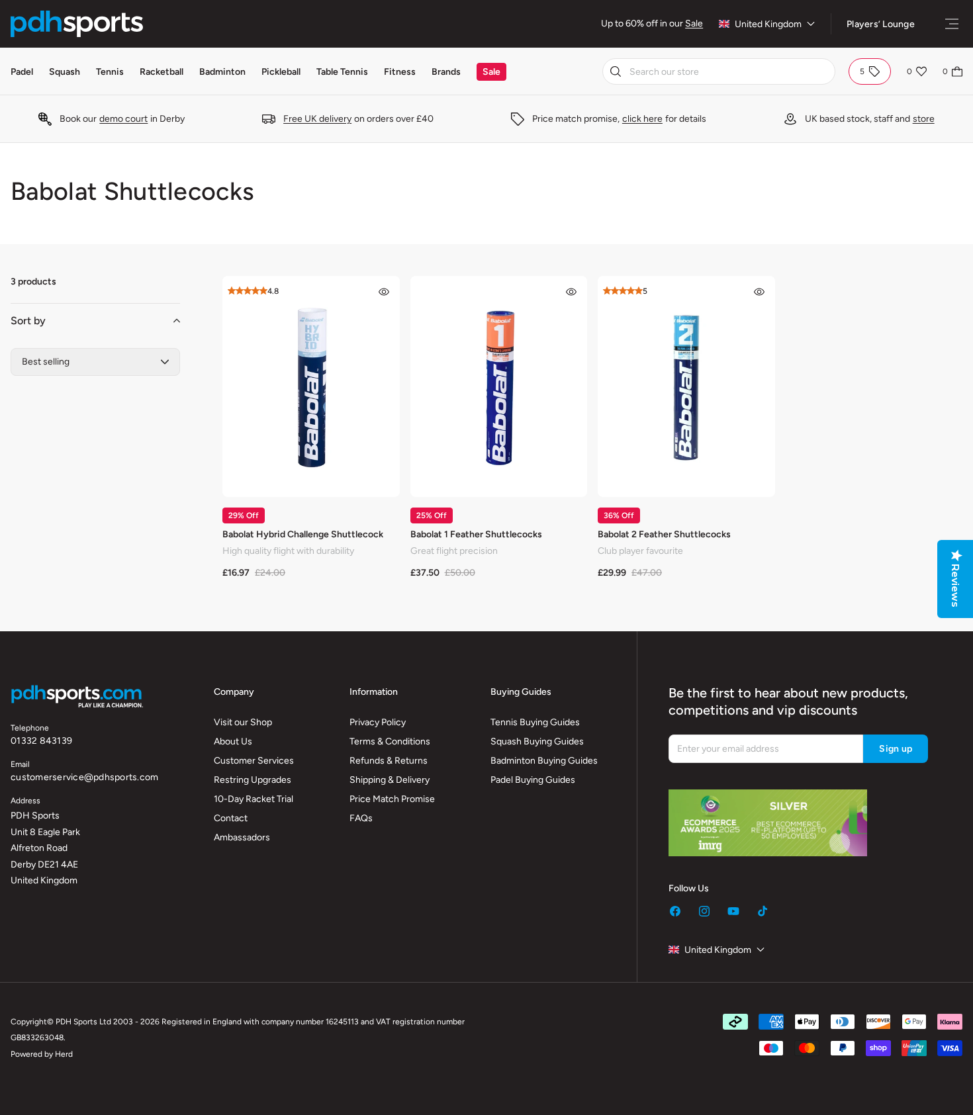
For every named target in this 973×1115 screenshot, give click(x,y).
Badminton (222, 71)
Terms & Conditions (389, 741)
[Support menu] (951, 24)
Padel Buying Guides (532, 779)
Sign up (895, 748)
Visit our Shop (243, 722)
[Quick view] (383, 291)
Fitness (400, 71)
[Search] (615, 71)
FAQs (361, 818)
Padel (22, 71)
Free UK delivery (317, 118)
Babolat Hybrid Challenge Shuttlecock (302, 534)
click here (642, 118)
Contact (231, 818)
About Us (233, 741)
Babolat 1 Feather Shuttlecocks (476, 534)
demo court (123, 118)
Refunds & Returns (388, 760)
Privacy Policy (377, 722)
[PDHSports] (77, 24)
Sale (694, 23)
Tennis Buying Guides (535, 722)
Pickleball (281, 71)
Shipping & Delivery (389, 779)
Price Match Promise (392, 799)
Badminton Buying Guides (544, 760)
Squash (64, 71)
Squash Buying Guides (537, 741)
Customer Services (254, 760)
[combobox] (718, 71)
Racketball (161, 71)
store (924, 118)
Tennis (110, 71)
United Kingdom (768, 24)
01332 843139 (41, 740)
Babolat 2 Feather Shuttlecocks (664, 534)
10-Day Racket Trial (253, 799)
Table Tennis (342, 71)
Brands (446, 71)
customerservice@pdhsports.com (84, 777)
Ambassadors (242, 837)
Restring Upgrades (252, 779)
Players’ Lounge (881, 24)
